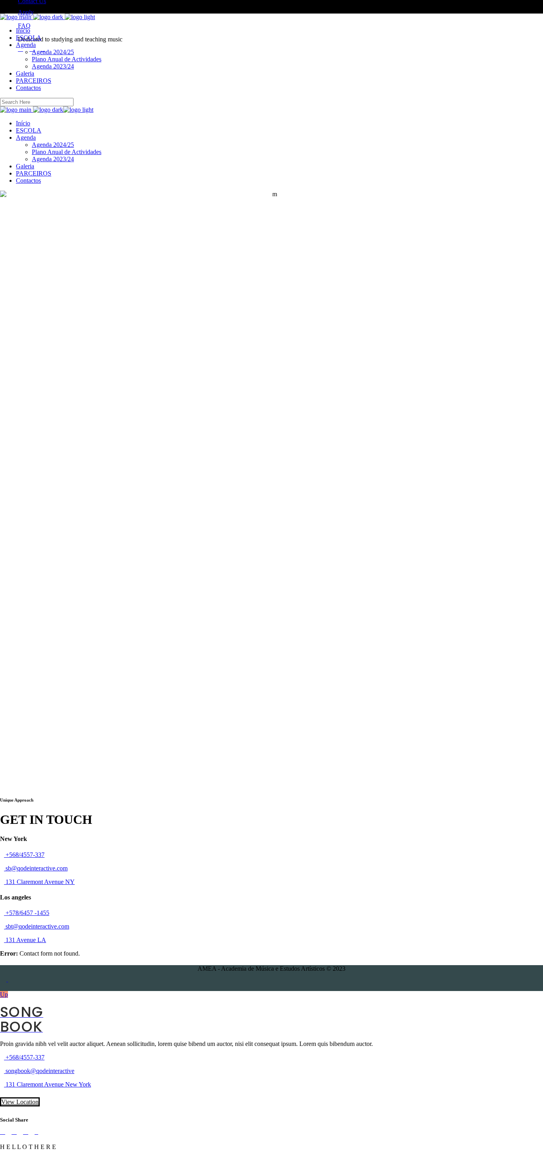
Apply (26, 12)
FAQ (24, 25)
